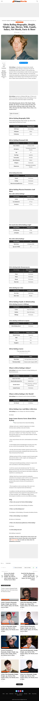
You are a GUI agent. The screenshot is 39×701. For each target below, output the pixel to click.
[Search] (37, 1)
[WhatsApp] (33, 567)
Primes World (14, 539)
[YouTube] (20, 691)
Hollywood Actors (19, 22)
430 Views (23, 32)
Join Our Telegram (24, 62)
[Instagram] (18, 691)
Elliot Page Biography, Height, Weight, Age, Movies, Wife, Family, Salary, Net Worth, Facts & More (3, 74)
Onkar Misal (17, 32)
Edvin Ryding (8, 563)
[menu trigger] (2, 1)
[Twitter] (16, 691)
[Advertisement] (19, 10)
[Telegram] (36, 567)
